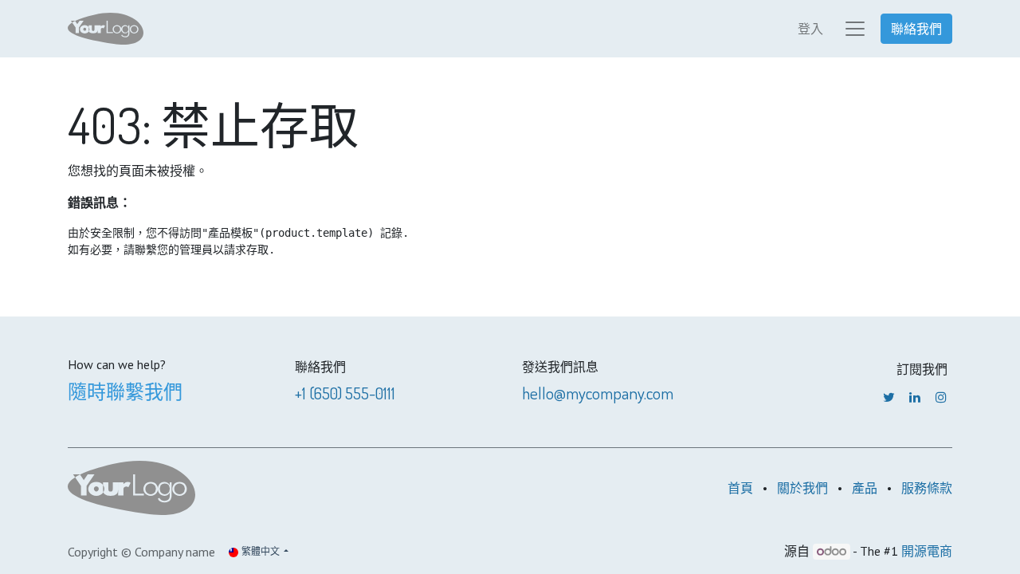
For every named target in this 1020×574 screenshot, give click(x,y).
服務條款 (926, 488)
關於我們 (802, 488)
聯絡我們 (916, 29)
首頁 (740, 488)
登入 (810, 29)
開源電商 (926, 551)
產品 (864, 488)
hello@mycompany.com (597, 392)
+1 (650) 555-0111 (345, 392)
